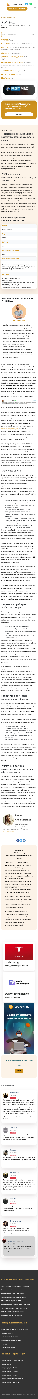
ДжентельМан (19, 1241)
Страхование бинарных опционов (11, 1300)
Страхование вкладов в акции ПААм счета (14, 1308)
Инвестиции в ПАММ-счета (9, 1337)
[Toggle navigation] (35, 8)
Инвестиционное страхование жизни (12, 1311)
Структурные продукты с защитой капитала (14, 1329)
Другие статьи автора (8, 831)
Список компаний (13, 25)
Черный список (25, 25)
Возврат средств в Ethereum (9, 1371)
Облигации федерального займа (11, 1340)
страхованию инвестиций (14, 925)
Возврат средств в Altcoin (9, 1375)
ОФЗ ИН (4, 1344)
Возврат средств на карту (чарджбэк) (12, 1360)
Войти (19, 1070)
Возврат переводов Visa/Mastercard (12, 1378)
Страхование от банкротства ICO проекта (13, 1297)
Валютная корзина (7, 1333)
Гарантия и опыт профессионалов (11, 1315)
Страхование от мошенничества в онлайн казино (16, 1304)
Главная (3, 25)
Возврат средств (6, 1364)
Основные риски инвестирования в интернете (15, 1286)
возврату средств (11, 887)
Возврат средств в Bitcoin (9, 1368)
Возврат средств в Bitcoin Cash (10, 1382)
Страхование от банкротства (10, 1290)
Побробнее (19, 114)
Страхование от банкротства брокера (12, 1293)
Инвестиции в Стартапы (8, 1347)
